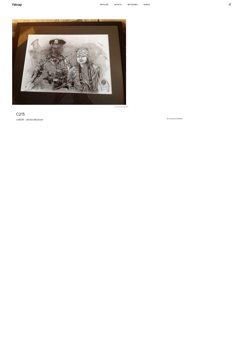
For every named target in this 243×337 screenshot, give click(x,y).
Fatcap (17, 4)
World (147, 4)
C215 (20, 114)
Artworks (133, 4)
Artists (118, 4)
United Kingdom (34, 119)
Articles (104, 4)
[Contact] (229, 4)
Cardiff (20, 119)
